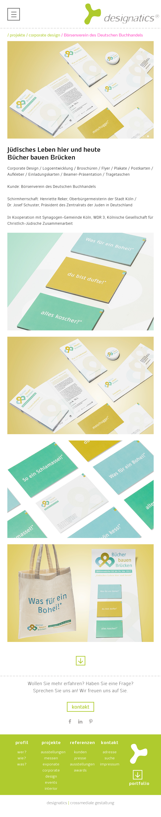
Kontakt (80, 706)
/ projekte (16, 34)
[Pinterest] (91, 722)
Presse (80, 757)
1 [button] (133, 136)
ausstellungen (53, 751)
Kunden (80, 751)
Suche (110, 757)
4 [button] (148, 136)
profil (22, 741)
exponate (51, 763)
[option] (80, 90)
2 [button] (138, 136)
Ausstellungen (82, 763)
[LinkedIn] (80, 722)
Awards (80, 769)
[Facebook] (70, 722)
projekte (51, 741)
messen (51, 757)
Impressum (109, 763)
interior (51, 788)
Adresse (110, 751)
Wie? (22, 757)
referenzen (82, 741)
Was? (22, 763)
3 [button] (143, 136)
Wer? (22, 751)
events (51, 782)
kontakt (109, 741)
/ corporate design (42, 34)
